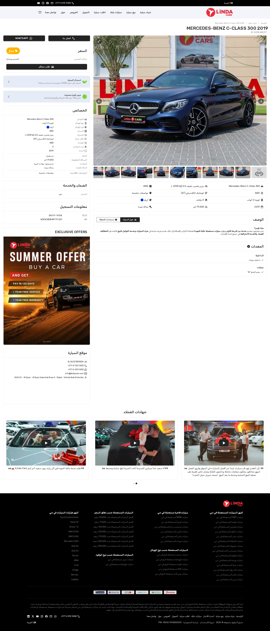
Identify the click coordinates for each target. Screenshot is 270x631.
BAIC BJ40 (73, 531)
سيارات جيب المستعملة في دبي (229, 536)
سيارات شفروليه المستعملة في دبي (228, 546)
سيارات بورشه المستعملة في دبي (229, 560)
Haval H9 (74, 522)
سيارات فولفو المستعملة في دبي (229, 555)
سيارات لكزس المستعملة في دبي (174, 531)
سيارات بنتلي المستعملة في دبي (174, 536)
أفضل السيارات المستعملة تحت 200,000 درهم (113, 541)
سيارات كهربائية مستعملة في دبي (119, 564)
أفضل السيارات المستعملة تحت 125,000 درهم (113, 531)
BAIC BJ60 (73, 536)
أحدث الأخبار (208, 616)
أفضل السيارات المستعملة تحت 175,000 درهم (113, 536)
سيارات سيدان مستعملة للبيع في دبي (172, 555)
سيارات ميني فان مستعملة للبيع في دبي (171, 574)
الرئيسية (264, 23)
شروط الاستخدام (207, 622)
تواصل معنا (50, 12)
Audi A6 (74, 546)
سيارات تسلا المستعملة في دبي (230, 565)
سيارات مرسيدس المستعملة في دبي (227, 551)
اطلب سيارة (99, 12)
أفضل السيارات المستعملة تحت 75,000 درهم (113, 522)
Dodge (75, 570)
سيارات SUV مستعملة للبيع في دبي (173, 569)
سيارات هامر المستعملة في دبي (229, 575)
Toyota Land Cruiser (69, 517)
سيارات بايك (116, 12)
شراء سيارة (145, 12)
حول (63, 12)
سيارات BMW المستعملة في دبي (174, 517)
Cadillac (74, 579)
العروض (74, 12)
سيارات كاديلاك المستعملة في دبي (228, 541)
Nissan (75, 555)
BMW (76, 560)
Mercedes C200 (71, 541)
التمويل (85, 12)
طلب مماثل (44, 66)
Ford (76, 565)
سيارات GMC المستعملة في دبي (229, 517)
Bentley (74, 575)
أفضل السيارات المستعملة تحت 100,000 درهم (113, 527)
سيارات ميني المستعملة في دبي (229, 579)
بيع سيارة (131, 12)
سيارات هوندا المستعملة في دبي (229, 522)
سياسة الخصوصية (191, 622)
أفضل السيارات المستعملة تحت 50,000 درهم (113, 517)
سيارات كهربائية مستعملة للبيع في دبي (172, 559)
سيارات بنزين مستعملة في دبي (120, 559)
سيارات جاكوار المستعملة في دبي (229, 531)
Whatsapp (21, 38)
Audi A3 (74, 551)
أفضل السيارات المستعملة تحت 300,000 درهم (113, 546)
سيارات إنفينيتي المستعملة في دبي (228, 527)
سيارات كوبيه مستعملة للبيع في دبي (173, 564)
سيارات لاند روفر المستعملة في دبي (228, 570)
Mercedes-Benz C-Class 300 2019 (229, 23)
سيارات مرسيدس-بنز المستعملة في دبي (171, 527)
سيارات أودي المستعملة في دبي (174, 522)
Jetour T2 (73, 527)
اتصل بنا (67, 38)
